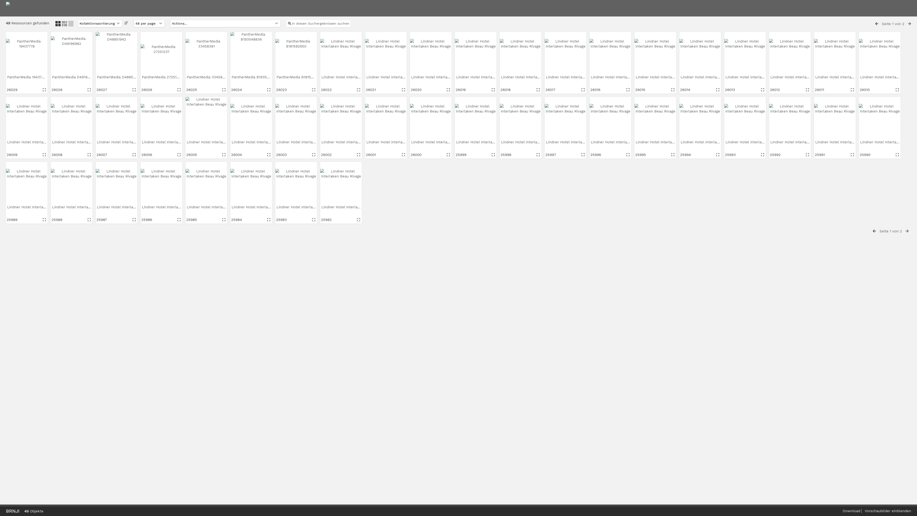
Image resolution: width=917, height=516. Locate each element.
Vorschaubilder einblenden (888, 511)
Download (851, 511)
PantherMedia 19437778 (28, 77)
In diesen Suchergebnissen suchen (320, 23)
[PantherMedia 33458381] (206, 53)
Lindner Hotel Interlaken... (344, 77)
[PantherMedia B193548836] (251, 53)
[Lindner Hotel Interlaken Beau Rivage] (341, 53)
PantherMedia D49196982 (74, 77)
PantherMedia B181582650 (300, 77)
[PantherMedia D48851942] (116, 53)
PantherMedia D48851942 (119, 77)
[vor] (909, 24)
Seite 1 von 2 (893, 24)
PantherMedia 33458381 (208, 77)
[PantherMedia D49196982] (71, 53)
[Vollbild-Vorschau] (44, 89)
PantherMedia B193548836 (255, 77)
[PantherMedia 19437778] (27, 53)
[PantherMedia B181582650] (296, 53)
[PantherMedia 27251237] (161, 53)
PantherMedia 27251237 (163, 77)
